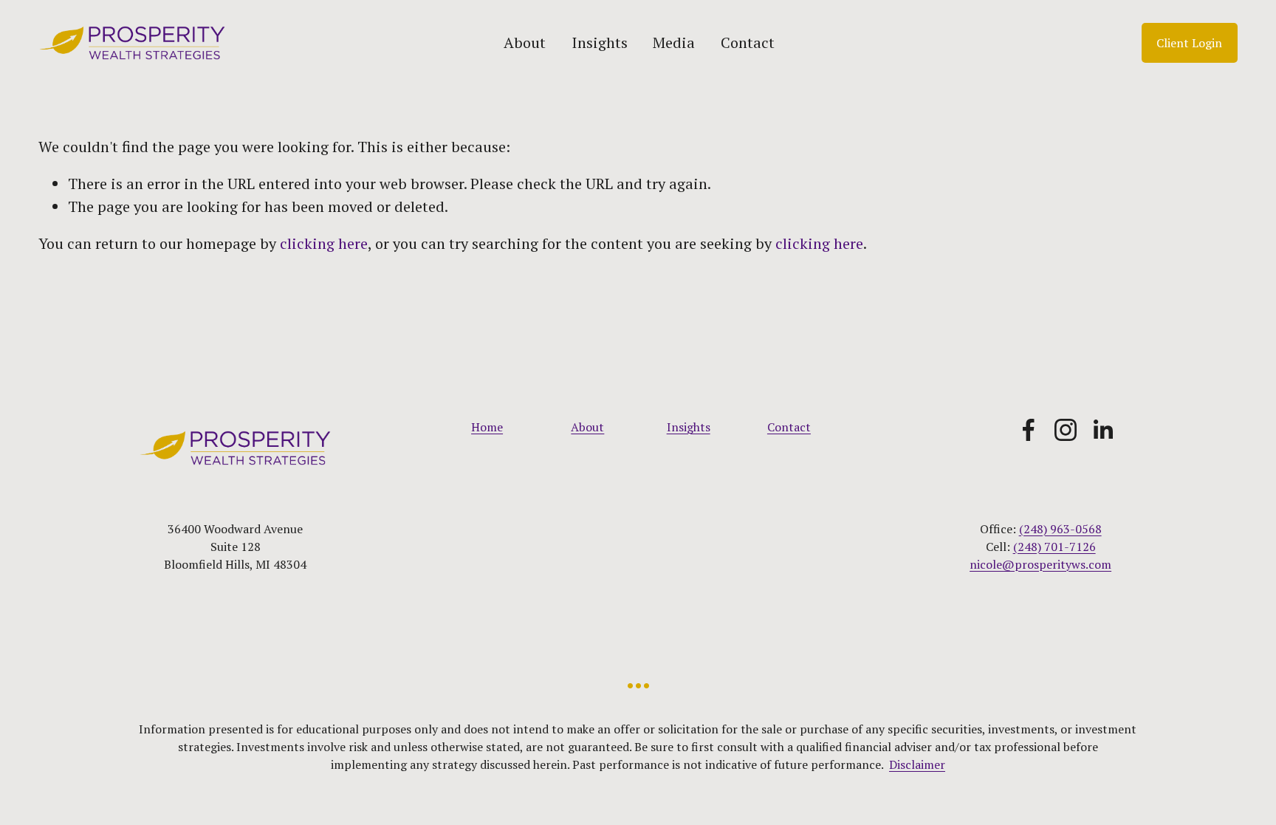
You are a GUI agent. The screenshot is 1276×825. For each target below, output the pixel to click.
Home (487, 427)
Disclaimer (917, 764)
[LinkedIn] (1102, 430)
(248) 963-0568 (1060, 529)
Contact (748, 42)
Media (674, 42)
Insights (600, 42)
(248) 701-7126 (1054, 546)
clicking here (324, 243)
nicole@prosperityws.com (1040, 564)
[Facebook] (1028, 430)
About (525, 42)
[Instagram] (1065, 430)
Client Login (1189, 43)
